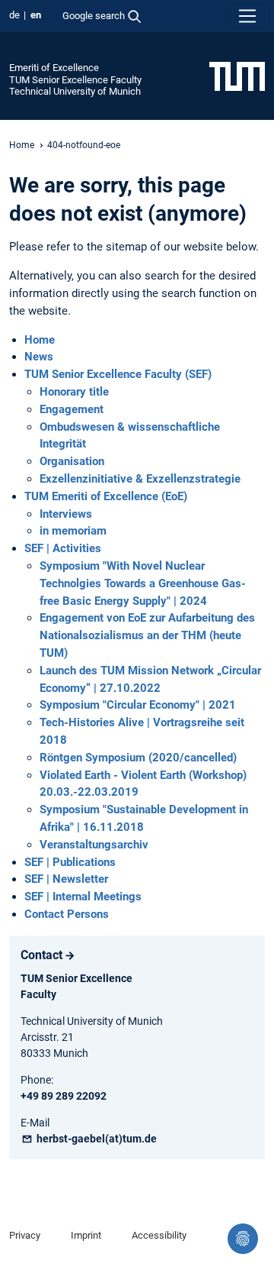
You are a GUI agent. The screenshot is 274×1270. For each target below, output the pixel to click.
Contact (41, 955)
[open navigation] (247, 16)
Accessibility (159, 1235)
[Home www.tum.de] (237, 75)
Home (21, 145)
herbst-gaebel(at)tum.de (95, 1139)
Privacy (24, 1235)
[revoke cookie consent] (243, 1238)
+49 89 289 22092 (64, 1096)
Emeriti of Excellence (54, 67)
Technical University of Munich (75, 91)
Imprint (86, 1235)
